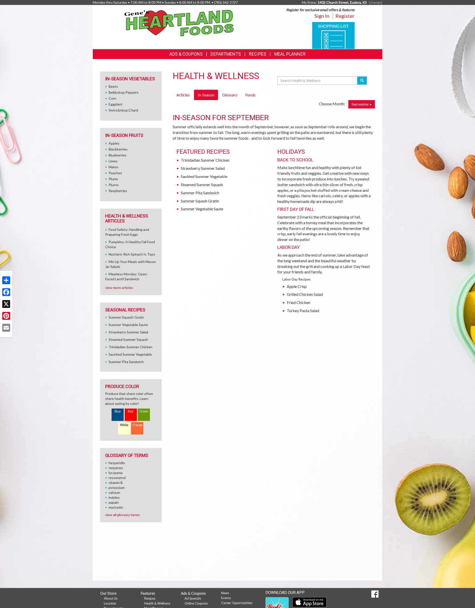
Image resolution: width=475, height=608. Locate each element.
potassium (117, 487)
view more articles (119, 287)
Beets (113, 86)
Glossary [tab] (229, 94)
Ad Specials (193, 598)
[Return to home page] (179, 23)
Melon (113, 167)
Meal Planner (290, 54)
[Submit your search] (362, 80)
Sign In (321, 16)
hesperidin (117, 463)
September (361, 104)
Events (226, 598)
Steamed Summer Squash (202, 184)
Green (143, 411)
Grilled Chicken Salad (305, 294)
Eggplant (115, 104)
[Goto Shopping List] (333, 35)
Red (130, 411)
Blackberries (118, 149)
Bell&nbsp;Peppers (124, 92)
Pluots (114, 185)
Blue (118, 411)
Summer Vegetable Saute (202, 208)
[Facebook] (6, 292)
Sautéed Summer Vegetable (204, 176)
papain (114, 502)
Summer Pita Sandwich (200, 192)
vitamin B (116, 482)
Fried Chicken (298, 302)
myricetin (116, 507)
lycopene (116, 473)
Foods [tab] (250, 94)
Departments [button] (226, 54)
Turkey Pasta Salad (303, 310)
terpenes (116, 468)
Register (345, 16)
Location (110, 603)
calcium (114, 492)
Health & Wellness (157, 603)
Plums (113, 179)
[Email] (6, 328)
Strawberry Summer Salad (203, 168)
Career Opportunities (236, 603)
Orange (137, 425)
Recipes (257, 54)
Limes (113, 161)
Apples (114, 143)
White (124, 425)
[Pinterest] (6, 316)
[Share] (6, 280)
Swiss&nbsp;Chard (123, 110)
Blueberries (117, 155)
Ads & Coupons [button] (186, 54)
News (225, 593)
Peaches (115, 173)
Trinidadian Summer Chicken (205, 160)
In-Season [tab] (206, 94)
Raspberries (118, 191)
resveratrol (117, 478)
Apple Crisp (297, 286)
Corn (112, 98)
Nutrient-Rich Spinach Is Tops (132, 254)
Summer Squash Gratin (200, 200)
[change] (375, 2)
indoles (114, 497)
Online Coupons (196, 603)
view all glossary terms (122, 515)
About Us (111, 598)
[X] (6, 304)
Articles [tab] (183, 94)
